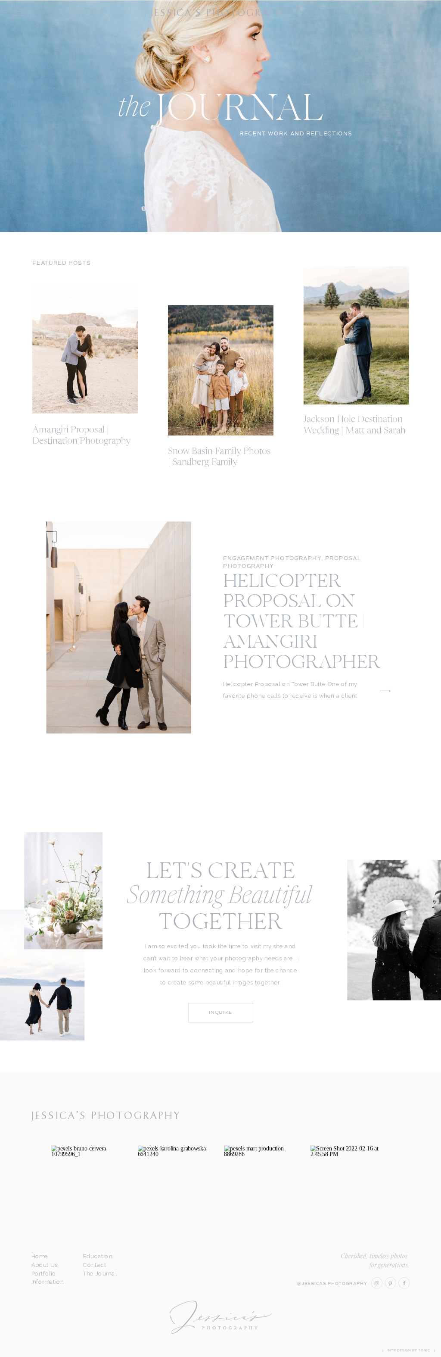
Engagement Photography (272, 558)
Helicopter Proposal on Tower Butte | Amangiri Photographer (302, 622)
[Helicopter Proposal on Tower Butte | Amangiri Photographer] (119, 627)
